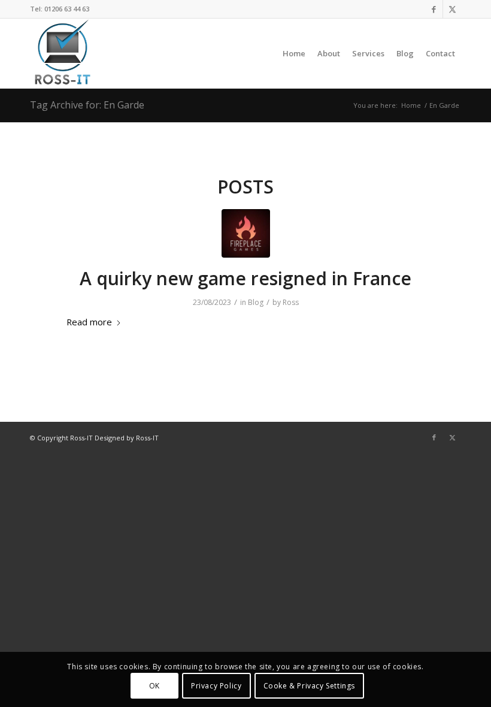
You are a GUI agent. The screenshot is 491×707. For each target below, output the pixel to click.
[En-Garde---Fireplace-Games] (246, 233)
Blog (255, 302)
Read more (89, 322)
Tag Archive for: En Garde (87, 104)
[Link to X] (452, 9)
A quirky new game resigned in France (245, 278)
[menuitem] (294, 53)
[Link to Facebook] (433, 9)
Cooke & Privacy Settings (309, 686)
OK (154, 686)
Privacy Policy (216, 686)
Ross (291, 302)
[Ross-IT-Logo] (61, 53)
